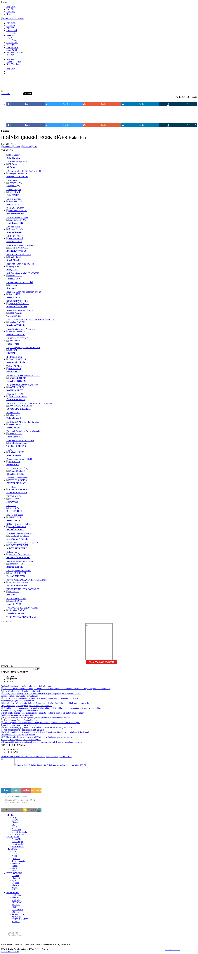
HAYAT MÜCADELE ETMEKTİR (22, 543)
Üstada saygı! (12, 180)
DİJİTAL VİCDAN (14, 496)
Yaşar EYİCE (12, 464)
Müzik (14, 868)
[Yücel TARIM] (13, 424)
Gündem (15, 875)
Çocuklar (16, 858)
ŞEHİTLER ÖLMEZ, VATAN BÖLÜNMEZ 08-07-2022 (31, 320)
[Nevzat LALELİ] (14, 238)
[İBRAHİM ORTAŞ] (16, 471)
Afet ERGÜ (11, 595)
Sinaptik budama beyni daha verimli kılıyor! (19, 696)
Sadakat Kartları (13, 552)
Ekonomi (16, 863)
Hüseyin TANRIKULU (17, 176)
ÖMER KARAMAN (15, 399)
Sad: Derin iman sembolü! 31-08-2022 (22, 273)
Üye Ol (9, 9)
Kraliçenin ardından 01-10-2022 (20, 440)
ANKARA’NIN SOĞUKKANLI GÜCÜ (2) (25, 171)
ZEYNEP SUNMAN (16, 483)
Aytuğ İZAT (12, 269)
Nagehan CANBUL (15, 325)
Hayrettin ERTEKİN (16, 381)
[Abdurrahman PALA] (16, 210)
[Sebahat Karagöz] (14, 229)
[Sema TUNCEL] (14, 201)
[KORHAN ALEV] (15, 387)
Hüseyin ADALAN (15, 613)
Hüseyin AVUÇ (13, 186)
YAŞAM (16, 921)
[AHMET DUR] (14, 517)
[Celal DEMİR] (13, 192)
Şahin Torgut (12, 344)
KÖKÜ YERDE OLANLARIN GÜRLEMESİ (26, 580)
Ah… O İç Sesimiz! (14, 515)
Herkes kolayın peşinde (16, 598)
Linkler (15, 822)
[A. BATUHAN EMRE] (17, 545)
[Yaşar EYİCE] (13, 461)
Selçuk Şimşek (13, 260)
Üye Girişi (10, 12)
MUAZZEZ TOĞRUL (17, 539)
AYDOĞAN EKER (15, 530)
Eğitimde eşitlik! (13, 227)
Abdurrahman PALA (16, 214)
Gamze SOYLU (13, 604)
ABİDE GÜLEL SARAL (18, 557)
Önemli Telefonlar (19, 832)
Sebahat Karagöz (14, 232)
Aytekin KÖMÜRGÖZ (16, 306)
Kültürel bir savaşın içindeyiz (18, 524)
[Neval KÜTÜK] (14, 275)
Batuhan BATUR (14, 567)
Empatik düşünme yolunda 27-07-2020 (23, 347)
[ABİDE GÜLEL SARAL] (18, 554)
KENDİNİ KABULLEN (17, 301)
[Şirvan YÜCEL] (14, 294)
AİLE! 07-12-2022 (14, 236)
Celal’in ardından (13, 199)
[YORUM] (11, 350)
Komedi (15, 883)
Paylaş (27, 104)
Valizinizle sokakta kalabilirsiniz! (20, 561)
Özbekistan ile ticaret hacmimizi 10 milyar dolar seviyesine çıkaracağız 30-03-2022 (36, 756)
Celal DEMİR (12, 195)
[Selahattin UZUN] (15, 452)
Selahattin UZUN (14, 455)
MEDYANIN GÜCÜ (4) (17, 468)
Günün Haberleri (19, 839)
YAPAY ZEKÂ (13, 412)
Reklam (9, 14)
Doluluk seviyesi (13, 189)
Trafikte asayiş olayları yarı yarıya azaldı (18, 735)
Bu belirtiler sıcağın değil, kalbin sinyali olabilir (21, 710)
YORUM (10, 353)
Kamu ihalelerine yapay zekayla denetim (18, 725)
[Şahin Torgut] (13, 341)
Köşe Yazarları (18, 846)
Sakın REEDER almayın (17, 217)
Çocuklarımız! (12, 487)
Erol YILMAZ (13, 372)
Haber (14, 854)
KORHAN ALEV (14, 390)
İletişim (15, 817)
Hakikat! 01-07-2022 (15, 208)
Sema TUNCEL (13, 204)
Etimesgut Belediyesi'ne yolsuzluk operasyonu (21, 739)
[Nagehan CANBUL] (16, 322)
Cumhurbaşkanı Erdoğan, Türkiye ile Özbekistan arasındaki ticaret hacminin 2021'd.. (51, 765)
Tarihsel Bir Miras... (14, 366)
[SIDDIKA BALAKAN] (17, 489)
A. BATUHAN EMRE (16, 548)
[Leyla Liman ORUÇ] (16, 220)
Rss (13, 824)
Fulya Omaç (12, 502)
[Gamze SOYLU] (14, 601)
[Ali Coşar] (11, 164)
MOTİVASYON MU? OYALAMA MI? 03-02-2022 (29, 403)
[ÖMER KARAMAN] (16, 396)
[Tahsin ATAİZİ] (14, 313)
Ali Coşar (10, 167)
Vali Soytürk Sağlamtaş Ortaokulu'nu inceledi (20, 691)
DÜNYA (16, 900)
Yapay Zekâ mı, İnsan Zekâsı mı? (20, 329)
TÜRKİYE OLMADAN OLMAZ (21, 617)
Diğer (14, 890)
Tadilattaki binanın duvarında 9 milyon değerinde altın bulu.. (26, 686)
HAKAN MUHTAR (15, 576)
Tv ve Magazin (18, 861)
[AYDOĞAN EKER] (16, 526)
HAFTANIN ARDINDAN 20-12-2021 (23, 375)
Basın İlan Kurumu (16, 935)
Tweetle (66, 104)
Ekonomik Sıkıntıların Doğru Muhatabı (23, 431)
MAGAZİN (17, 917)
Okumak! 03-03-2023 (15, 394)
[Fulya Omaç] (12, 499)
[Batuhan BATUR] (15, 564)
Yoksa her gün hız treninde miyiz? (20, 533)
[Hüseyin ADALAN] (16, 610)
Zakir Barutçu (13, 158)
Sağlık (14, 856)
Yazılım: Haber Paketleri (172, 949)
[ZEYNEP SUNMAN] (16, 480)
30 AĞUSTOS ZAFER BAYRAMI (22, 608)
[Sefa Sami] (11, 285)
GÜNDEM (17, 895)
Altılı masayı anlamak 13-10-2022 (20, 310)
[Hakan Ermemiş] (14, 415)
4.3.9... (9, 450)
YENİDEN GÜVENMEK (17, 338)
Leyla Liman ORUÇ (15, 223)
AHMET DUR (13, 520)
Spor (14, 851)
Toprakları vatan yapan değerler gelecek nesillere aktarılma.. (26, 705)
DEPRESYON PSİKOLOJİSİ (19, 282)
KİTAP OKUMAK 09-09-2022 (20, 264)
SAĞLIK (16, 904)
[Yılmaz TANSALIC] (16, 331)
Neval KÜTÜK (13, 279)
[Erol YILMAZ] (13, 368)
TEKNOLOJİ (18, 914)
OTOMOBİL (17, 909)
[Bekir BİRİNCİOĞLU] (17, 359)
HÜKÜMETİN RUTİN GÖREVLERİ (23, 589)
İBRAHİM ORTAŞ (15, 474)
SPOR (14, 907)
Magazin (15, 885)
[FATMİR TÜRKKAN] (17, 582)
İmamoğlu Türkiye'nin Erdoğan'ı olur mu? (24, 292)
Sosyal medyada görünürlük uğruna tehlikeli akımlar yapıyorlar (62, 703)
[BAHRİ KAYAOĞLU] (17, 248)
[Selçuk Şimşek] (13, 257)
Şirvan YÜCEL (13, 297)
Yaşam (15, 888)
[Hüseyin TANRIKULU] (17, 173)
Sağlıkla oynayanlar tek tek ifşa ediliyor (18, 715)
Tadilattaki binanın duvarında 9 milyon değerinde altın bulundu (83, 688)
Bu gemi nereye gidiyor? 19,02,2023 (22, 385)
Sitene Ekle (19, 834)
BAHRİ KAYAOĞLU (16, 251)
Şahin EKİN (13, 933)
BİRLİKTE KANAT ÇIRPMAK (20, 245)
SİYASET (16, 871)
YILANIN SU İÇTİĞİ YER (18, 254)
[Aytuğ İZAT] (12, 266)
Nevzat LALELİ (14, 241)
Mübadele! (11, 505)
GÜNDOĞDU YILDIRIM (18, 409)
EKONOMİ (17, 902)
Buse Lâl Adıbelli (14, 511)
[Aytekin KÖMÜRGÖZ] (17, 303)
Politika (15, 866)
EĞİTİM (15, 912)
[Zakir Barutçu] (13, 155)
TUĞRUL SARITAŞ (16, 446)
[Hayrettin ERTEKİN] (16, 378)
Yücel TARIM (13, 427)
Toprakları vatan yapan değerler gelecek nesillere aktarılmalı (79, 708)
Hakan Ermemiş (13, 418)
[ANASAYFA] (12, 19)
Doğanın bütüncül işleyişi (17, 478)
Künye (15, 820)
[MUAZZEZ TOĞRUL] (17, 536)
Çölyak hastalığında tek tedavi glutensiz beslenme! (22, 730)
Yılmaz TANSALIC (15, 334)
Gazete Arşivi (17, 844)
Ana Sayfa (10, 7)
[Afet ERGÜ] (12, 591)
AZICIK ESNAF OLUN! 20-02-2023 (22, 422)
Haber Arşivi (17, 841)
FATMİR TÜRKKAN (16, 585)
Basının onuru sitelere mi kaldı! (19, 459)
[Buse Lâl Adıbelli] (15, 508)
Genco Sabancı (13, 437)
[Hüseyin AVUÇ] (14, 183)
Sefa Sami (10, 288)
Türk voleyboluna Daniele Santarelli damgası (20, 720)
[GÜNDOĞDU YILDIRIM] (19, 406)
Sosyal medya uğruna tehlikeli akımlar (17, 701)
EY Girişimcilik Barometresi (18, 570)
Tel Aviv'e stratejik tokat (16, 162)
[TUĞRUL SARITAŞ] (16, 443)
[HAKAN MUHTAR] (16, 573)
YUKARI (5, 951)
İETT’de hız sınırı (14, 357)
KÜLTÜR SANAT (20, 919)
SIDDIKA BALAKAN (16, 492)
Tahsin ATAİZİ (13, 316)
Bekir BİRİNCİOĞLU (16, 362)
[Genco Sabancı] (14, 433)
